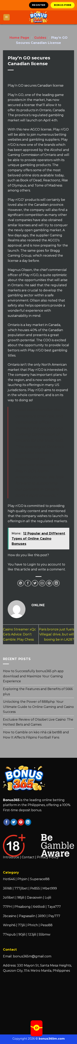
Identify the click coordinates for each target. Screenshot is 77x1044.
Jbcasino (9, 916)
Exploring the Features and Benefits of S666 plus (38, 691)
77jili (21, 925)
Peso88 (46, 925)
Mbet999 (49, 888)
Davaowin (34, 897)
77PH (7, 907)
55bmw (44, 934)
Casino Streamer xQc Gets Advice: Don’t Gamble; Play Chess (19, 634)
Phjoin (22, 879)
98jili (20, 897)
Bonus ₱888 (62, 5)
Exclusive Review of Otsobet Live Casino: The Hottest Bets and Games (38, 722)
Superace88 (40, 879)
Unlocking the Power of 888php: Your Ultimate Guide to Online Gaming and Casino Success (38, 707)
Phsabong (22, 907)
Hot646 (9, 879)
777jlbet (21, 888)
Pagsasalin (27, 916)
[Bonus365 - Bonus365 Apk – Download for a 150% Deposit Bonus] (38, 17)
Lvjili (48, 897)
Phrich (32, 925)
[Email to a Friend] (42, 583)
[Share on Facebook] (27, 583)
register (38, 5)
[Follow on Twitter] (13, 822)
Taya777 (54, 907)
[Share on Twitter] (35, 583)
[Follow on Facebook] (6, 822)
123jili (32, 934)
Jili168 (7, 888)
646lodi (39, 907)
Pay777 (54, 916)
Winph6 (9, 925)
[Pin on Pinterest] (49, 583)
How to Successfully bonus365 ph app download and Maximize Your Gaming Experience (33, 676)
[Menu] (6, 17)
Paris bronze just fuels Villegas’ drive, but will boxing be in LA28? (56, 634)
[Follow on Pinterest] (21, 822)
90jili (21, 934)
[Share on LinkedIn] (56, 583)
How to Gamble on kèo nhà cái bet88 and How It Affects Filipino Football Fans (36, 734)
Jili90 (42, 916)
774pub (9, 934)
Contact (28, 857)
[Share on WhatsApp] (20, 583)
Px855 (35, 888)
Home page (19, 38)
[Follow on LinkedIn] (28, 822)
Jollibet (9, 897)
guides (40, 38)
